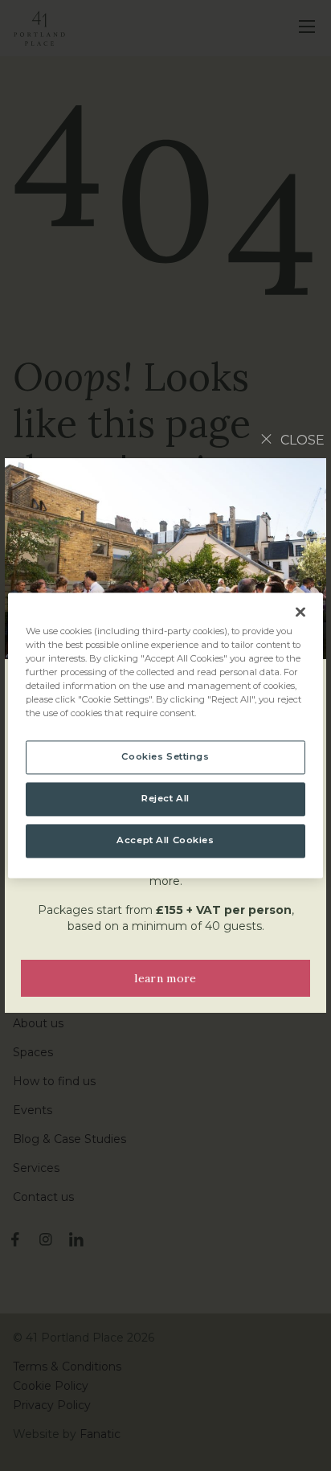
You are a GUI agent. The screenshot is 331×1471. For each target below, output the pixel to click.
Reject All (165, 799)
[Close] (300, 611)
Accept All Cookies (165, 840)
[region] (165, 735)
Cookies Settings (165, 757)
